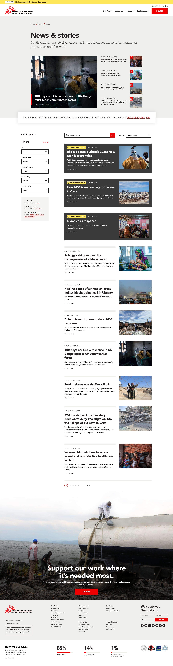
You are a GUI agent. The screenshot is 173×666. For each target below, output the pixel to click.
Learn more (42, 2)
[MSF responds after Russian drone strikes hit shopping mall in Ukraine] (121, 88)
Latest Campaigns (83, 608)
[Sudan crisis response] (108, 227)
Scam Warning (110, 629)
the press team (37, 209)
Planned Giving (55, 622)
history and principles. (138, 117)
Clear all (46, 142)
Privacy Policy (110, 627)
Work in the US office (84, 624)
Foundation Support (56, 624)
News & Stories (110, 608)
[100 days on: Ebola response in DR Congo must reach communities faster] (108, 355)
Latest (129, 11)
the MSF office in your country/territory (34, 216)
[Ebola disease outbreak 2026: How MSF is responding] (108, 158)
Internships (82, 631)
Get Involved (142, 11)
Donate (86, 591)
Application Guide (84, 629)
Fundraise (81, 610)
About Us (119, 11)
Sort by (122, 135)
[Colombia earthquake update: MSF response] (108, 322)
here (38, 203)
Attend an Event (83, 613)
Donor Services (55, 608)
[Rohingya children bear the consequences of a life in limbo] (121, 75)
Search (164, 6)
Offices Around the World (113, 610)
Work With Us (156, 6)
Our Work (107, 11)
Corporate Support (56, 626)
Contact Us (109, 624)
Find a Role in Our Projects (86, 627)
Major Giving (54, 617)
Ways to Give (54, 615)
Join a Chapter (83, 617)
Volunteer (81, 615)
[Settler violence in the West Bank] (108, 388)
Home (33, 24)
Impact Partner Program (57, 619)
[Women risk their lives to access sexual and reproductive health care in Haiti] (121, 61)
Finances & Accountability (58, 613)
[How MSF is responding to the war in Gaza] (108, 193)
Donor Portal (54, 610)
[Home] (25, 10)
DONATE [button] (159, 11)
